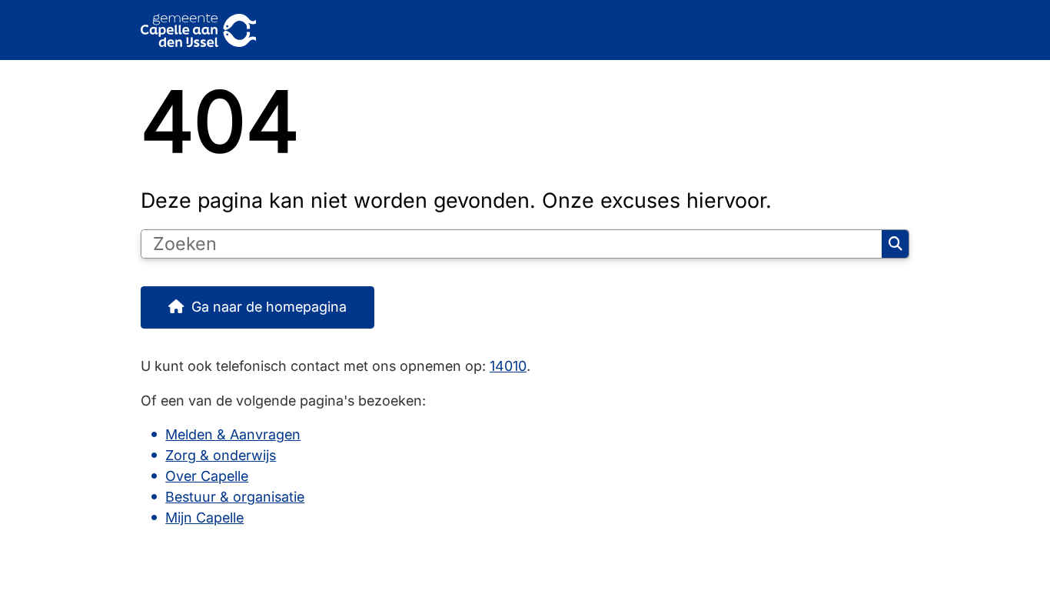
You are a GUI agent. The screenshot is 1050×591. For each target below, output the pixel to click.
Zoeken (895, 244)
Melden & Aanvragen (233, 434)
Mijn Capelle (204, 517)
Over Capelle (206, 476)
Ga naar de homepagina (269, 307)
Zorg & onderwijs (220, 455)
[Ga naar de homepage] (518, 30)
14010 (508, 366)
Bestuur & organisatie (234, 497)
